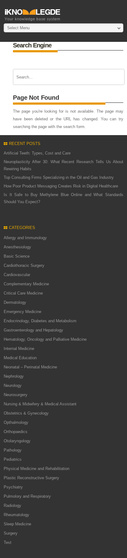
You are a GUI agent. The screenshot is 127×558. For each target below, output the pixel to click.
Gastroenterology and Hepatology (33, 330)
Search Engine (32, 45)
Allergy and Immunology (25, 237)
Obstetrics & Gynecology (26, 413)
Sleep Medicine (17, 524)
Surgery (11, 533)
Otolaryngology (17, 441)
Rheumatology (16, 514)
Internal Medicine (19, 348)
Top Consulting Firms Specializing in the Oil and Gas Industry (59, 177)
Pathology (13, 450)
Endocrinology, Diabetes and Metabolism (40, 321)
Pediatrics (13, 459)
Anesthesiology (17, 247)
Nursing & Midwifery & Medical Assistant (40, 404)
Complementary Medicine (26, 284)
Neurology (13, 385)
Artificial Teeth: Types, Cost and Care (37, 153)
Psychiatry (13, 487)
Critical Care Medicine (23, 293)
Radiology (12, 505)
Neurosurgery (15, 394)
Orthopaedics (15, 431)
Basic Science (17, 256)
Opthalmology (16, 422)
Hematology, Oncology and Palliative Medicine (45, 339)
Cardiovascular (17, 274)
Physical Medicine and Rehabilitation (36, 468)
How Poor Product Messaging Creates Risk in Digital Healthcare (61, 186)
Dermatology (15, 302)
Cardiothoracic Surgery (24, 265)
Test (7, 542)
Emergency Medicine (22, 311)
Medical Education (20, 357)
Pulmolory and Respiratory (27, 496)
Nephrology (14, 376)
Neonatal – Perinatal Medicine (30, 367)
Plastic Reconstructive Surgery (31, 478)
